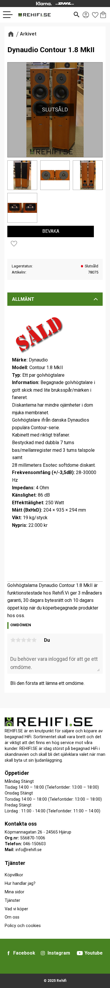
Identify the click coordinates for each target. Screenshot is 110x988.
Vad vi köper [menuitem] (16, 908)
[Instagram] (43, 953)
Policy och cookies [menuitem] (23, 925)
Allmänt (23, 299)
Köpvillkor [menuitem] (14, 874)
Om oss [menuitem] (12, 917)
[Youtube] (80, 953)
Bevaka (50, 231)
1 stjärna (13, 640)
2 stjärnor (18, 640)
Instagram (59, 953)
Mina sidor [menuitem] (14, 891)
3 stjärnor (23, 640)
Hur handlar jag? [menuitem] (20, 883)
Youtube (93, 953)
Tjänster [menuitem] (15, 863)
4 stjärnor (28, 640)
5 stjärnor (34, 640)
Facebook (24, 953)
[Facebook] (8, 953)
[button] (10, 15)
